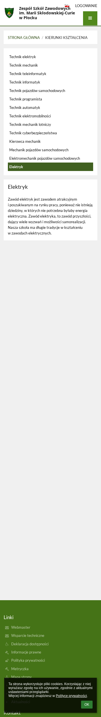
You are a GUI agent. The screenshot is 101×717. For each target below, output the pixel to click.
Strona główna (24, 37)
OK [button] (86, 705)
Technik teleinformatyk (27, 73)
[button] (90, 18)
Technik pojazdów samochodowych (37, 90)
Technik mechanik (23, 65)
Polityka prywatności (28, 660)
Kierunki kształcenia (66, 37)
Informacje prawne (26, 652)
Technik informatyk (24, 82)
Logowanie (86, 5)
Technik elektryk (22, 56)
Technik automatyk (24, 107)
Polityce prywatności (71, 696)
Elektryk (16, 167)
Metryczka (20, 668)
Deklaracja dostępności (30, 644)
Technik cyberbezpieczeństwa (33, 133)
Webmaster (20, 627)
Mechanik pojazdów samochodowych (38, 150)
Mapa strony (21, 677)
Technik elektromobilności (30, 116)
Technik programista (25, 99)
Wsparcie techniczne (27, 635)
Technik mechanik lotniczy (30, 124)
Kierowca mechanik (25, 141)
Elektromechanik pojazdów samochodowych (44, 158)
